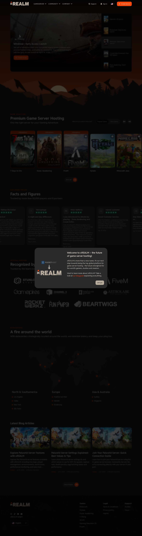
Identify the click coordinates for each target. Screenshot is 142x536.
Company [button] (66, 4)
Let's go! (99, 283)
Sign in (105, 4)
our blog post (78, 276)
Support (93, 4)
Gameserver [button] (39, 4)
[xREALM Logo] (19, 4)
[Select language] (113, 4)
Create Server (125, 4)
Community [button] (53, 4)
